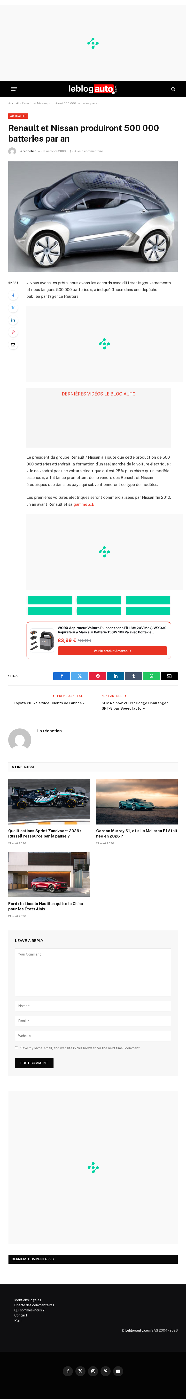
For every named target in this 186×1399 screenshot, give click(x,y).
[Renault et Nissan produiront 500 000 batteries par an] (93, 216)
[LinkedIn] (13, 320)
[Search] (172, 88)
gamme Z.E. (84, 504)
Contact (20, 1315)
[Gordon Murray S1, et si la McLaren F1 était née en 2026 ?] (137, 802)
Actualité (18, 116)
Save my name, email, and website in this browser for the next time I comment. (80, 1048)
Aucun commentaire (88, 151)
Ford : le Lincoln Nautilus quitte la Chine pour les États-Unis (45, 906)
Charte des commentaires (34, 1305)
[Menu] (14, 88)
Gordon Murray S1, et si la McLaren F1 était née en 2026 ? (137, 833)
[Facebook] (13, 295)
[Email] (13, 344)
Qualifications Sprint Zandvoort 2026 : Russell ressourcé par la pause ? (44, 833)
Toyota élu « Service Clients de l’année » (49, 703)
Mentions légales (27, 1300)
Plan (18, 1320)
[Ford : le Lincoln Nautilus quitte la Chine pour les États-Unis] (49, 875)
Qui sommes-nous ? (29, 1310)
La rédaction (27, 151)
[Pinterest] (13, 332)
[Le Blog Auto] (93, 89)
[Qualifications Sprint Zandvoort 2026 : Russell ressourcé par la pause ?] (49, 802)
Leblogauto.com (138, 1330)
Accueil (13, 103)
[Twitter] (13, 307)
